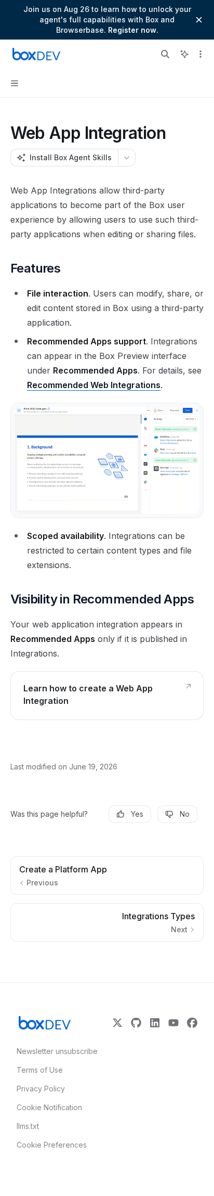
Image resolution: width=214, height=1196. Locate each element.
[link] (107, 695)
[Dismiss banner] (199, 20)
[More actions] (200, 54)
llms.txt (28, 1126)
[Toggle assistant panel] (184, 54)
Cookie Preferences (52, 1144)
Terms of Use (40, 1069)
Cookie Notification (49, 1107)
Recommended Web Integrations (93, 385)
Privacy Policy (41, 1088)
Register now (132, 29)
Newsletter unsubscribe (54, 1051)
